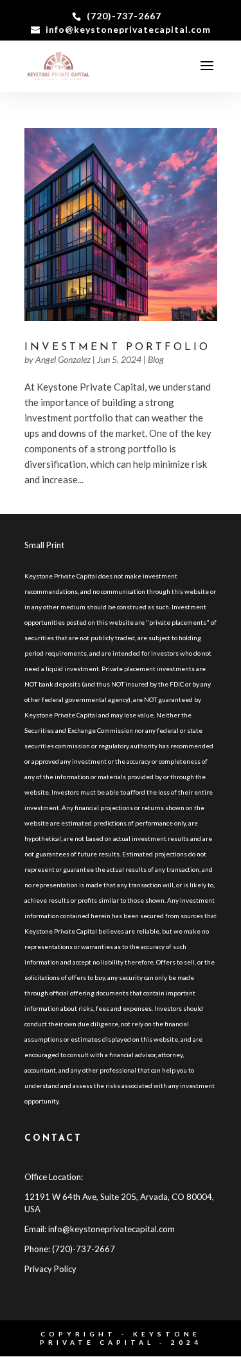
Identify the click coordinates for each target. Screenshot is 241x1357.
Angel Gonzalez (63, 359)
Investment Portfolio (117, 347)
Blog (156, 359)
